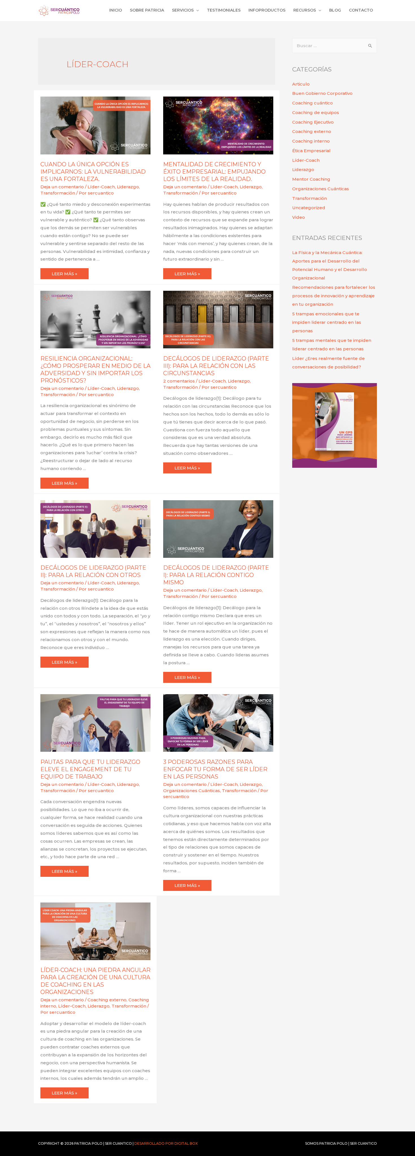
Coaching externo (107, 999)
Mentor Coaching (311, 179)
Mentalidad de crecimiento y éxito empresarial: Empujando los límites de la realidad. (214, 171)
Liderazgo (128, 186)
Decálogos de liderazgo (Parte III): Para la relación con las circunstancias (216, 366)
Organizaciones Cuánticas (191, 790)
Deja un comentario (62, 186)
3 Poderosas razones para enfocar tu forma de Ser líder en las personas (215, 769)
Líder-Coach (101, 186)
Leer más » (70, 272)
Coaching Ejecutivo (313, 122)
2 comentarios (179, 381)
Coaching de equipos (315, 112)
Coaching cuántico (312, 103)
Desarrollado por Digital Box (166, 1143)
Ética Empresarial (311, 150)
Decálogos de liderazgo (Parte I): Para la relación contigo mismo (216, 575)
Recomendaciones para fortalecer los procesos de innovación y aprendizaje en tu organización (333, 296)
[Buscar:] (334, 45)
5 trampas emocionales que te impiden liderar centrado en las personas (326, 322)
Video (298, 217)
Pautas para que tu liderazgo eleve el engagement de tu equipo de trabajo (90, 769)
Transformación (57, 193)
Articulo (301, 84)
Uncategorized (308, 207)
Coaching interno (311, 141)
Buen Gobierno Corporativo (322, 93)
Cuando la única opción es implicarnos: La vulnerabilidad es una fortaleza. (93, 171)
